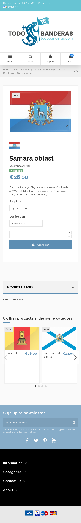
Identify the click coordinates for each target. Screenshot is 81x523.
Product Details (20, 287)
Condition (10, 299)
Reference (15, 165)
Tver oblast (14, 353)
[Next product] (77, 71)
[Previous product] (75, 71)
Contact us (44, 3)
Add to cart (43, 244)
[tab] (40, 287)
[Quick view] (22, 348)
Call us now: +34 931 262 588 (19, 3)
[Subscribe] (74, 422)
